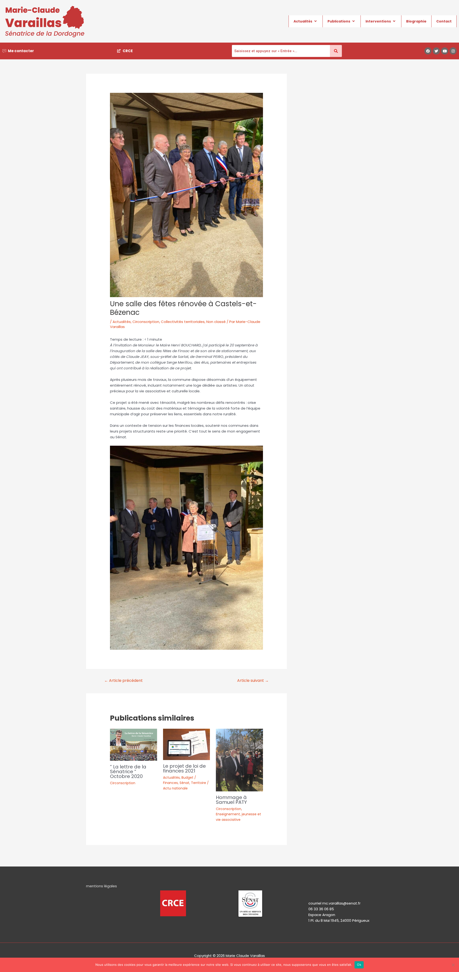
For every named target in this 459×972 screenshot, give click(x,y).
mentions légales (101, 886)
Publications (339, 21)
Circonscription (145, 321)
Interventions (378, 21)
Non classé (216, 321)
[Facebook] (428, 51)
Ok (359, 964)
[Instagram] (453, 51)
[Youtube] (444, 51)
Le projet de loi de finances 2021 (184, 768)
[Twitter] (436, 51)
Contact (444, 21)
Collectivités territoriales (183, 321)
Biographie (416, 21)
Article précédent (123, 680)
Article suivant (253, 680)
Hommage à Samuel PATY (231, 799)
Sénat (184, 782)
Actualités (303, 21)
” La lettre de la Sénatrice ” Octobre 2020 (128, 771)
